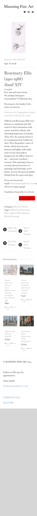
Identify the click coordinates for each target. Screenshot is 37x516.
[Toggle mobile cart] (25, 12)
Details (14, 307)
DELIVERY (8, 402)
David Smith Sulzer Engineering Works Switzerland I (26, 336)
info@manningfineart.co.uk (22, 183)
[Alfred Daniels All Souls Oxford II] (10, 321)
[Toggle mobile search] (29, 12)
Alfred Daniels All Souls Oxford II (10, 333)
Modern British (21, 206)
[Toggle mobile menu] (33, 12)
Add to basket (27, 198)
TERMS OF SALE (11, 397)
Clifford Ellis (15, 213)
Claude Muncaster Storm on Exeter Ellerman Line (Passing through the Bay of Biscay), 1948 (10, 290)
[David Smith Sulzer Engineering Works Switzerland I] (27, 321)
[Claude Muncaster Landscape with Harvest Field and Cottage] (27, 270)
